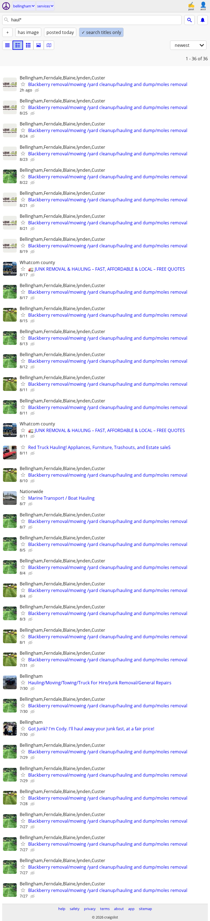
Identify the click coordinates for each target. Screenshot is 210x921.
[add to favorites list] (23, 84)
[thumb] (18, 45)
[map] (49, 45)
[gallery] (38, 45)
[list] (7, 45)
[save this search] (202, 20)
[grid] (28, 45)
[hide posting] (37, 90)
